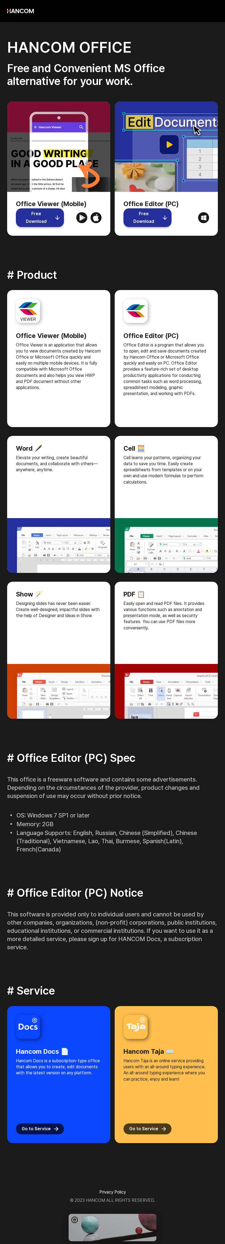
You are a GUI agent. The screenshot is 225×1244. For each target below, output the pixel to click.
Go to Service (36, 1128)
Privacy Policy (112, 1192)
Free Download (36, 217)
